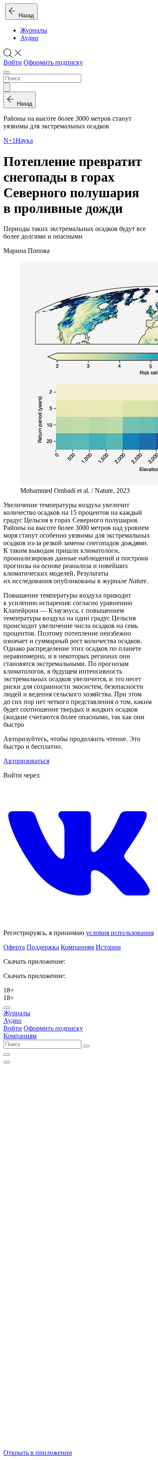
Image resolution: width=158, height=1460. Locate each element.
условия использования (120, 932)
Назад (24, 15)
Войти (12, 62)
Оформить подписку (53, 62)
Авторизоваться (26, 760)
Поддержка (43, 947)
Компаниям (77, 947)
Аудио (29, 37)
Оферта (14, 947)
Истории (108, 947)
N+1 (9, 140)
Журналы (33, 30)
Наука (24, 140)
